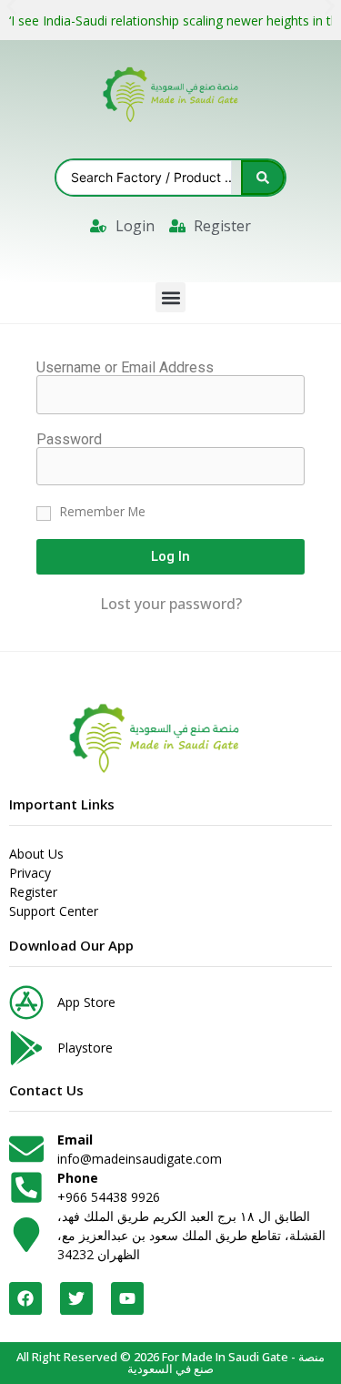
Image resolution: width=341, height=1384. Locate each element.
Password (69, 439)
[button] (170, 297)
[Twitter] (76, 1298)
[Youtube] (127, 1298)
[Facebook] (25, 1298)
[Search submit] (263, 177)
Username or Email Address (125, 368)
